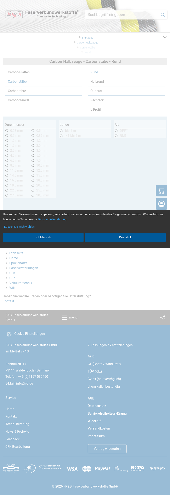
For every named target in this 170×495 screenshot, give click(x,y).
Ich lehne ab (43, 237)
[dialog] (85, 247)
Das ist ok (125, 237)
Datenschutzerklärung (52, 219)
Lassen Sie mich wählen (19, 226)
